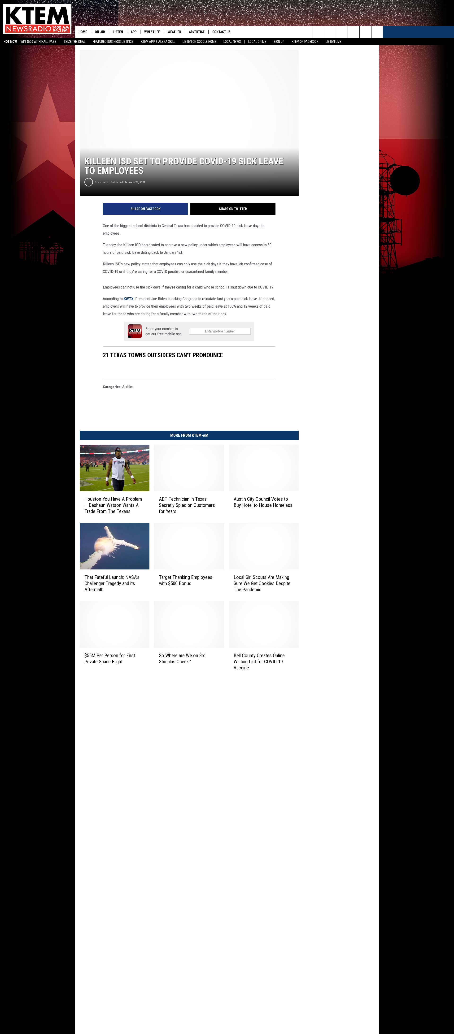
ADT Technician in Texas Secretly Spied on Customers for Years (187, 505)
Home (83, 32)
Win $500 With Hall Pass (39, 41)
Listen (118, 32)
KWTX (129, 298)
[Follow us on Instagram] (353, 32)
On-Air (100, 32)
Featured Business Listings (113, 41)
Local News (232, 41)
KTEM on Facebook (305, 41)
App (133, 32)
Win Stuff (152, 32)
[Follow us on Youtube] (365, 32)
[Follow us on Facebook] (342, 32)
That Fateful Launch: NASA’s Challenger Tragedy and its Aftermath (112, 583)
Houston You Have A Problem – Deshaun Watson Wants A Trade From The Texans (113, 505)
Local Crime (257, 41)
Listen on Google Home (199, 41)
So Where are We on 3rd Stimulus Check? (182, 658)
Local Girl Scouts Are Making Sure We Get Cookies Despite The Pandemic (262, 583)
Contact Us (221, 32)
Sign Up (279, 41)
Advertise (197, 32)
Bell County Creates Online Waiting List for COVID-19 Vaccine (259, 661)
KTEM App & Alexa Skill (158, 41)
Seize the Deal (74, 41)
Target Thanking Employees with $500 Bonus (185, 580)
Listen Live (333, 41)
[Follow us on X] (377, 32)
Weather (174, 32)
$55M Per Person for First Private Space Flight (109, 658)
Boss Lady (101, 182)
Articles (128, 387)
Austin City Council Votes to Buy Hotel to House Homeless (263, 502)
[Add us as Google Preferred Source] (330, 32)
